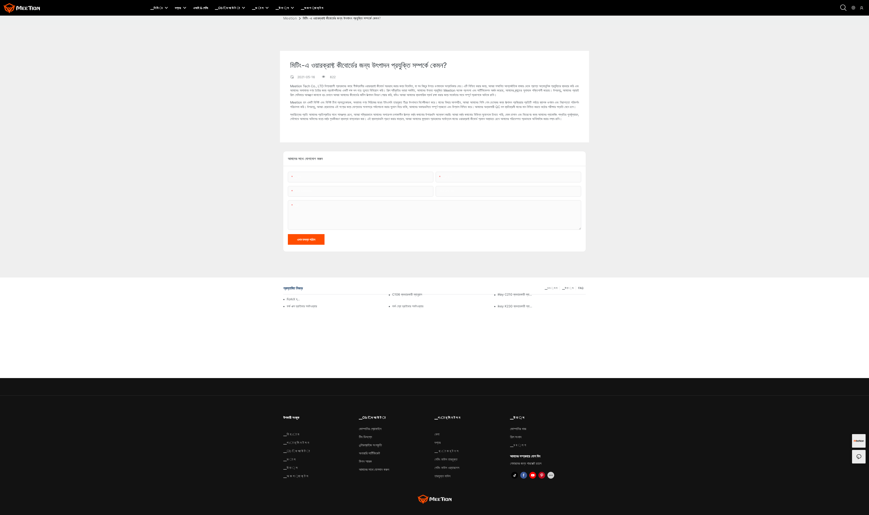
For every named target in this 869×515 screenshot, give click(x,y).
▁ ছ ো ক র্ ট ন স (446, 451)
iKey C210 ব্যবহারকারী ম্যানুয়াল (515, 294)
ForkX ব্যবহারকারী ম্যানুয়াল (293, 299)
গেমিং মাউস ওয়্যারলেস (446, 468)
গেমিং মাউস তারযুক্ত (445, 459)
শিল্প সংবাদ (515, 437)
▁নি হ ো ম (291, 434)
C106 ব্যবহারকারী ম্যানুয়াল (407, 294)
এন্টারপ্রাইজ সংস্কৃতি (370, 445)
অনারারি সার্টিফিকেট (369, 453)
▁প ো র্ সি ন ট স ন (296, 442)
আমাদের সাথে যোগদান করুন (374, 469)
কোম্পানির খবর (518, 429)
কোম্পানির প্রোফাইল (370, 429)
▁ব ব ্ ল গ (518, 445)
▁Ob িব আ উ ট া (296, 451)
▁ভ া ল (289, 459)
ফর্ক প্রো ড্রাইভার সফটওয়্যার (407, 306)
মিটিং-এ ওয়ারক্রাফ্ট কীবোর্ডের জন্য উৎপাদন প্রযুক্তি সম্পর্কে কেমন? (342, 18)
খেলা (436, 434)
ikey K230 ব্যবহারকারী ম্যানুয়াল (515, 306)
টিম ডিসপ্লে (365, 437)
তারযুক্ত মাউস (442, 476)
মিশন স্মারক (365, 461)
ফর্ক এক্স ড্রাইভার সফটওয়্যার (302, 306)
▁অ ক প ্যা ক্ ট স (295, 476)
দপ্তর (437, 442)
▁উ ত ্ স (290, 468)
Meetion (290, 18)
